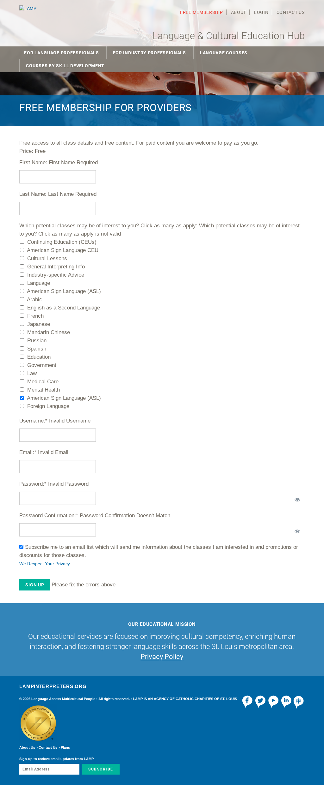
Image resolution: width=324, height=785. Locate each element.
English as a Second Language (63, 308)
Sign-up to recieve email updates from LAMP (56, 759)
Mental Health (43, 390)
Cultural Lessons (47, 258)
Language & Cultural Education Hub (229, 35)
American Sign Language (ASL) (64, 291)
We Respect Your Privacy (44, 563)
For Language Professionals (61, 52)
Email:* (27, 452)
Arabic (34, 300)
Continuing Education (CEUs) (62, 242)
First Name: (33, 162)
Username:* (33, 421)
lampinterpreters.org (52, 686)
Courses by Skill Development (65, 65)
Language (38, 283)
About (238, 12)
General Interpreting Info (56, 267)
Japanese (38, 324)
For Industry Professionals (149, 52)
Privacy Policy (161, 657)
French (35, 316)
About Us (27, 747)
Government (41, 365)
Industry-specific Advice (55, 275)
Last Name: (33, 194)
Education (39, 357)
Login (261, 12)
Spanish (36, 349)
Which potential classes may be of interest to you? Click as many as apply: (108, 226)
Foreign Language (48, 406)
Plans (65, 747)
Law (32, 373)
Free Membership (201, 12)
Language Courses (223, 52)
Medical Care (43, 382)
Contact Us (291, 12)
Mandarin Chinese (48, 332)
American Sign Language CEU (62, 250)
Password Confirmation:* (48, 515)
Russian (37, 341)
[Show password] (296, 498)
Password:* (33, 484)
